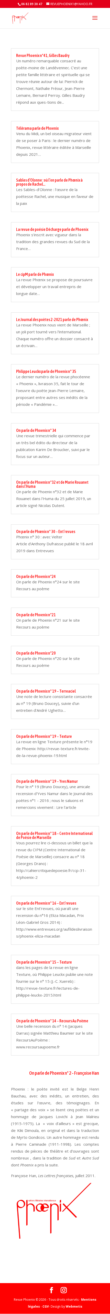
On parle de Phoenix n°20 (36, 653)
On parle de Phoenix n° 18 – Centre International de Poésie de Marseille (54, 835)
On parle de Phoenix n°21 (36, 614)
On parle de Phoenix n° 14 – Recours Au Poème (52, 1021)
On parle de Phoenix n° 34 (36, 430)
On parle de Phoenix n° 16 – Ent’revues (46, 903)
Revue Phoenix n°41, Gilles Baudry (43, 55)
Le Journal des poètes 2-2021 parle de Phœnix (52, 319)
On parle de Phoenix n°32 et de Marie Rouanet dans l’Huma (52, 484)
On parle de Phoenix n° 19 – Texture (44, 736)
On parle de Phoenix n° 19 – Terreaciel (46, 691)
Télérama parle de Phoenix (37, 128)
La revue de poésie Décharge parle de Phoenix (52, 229)
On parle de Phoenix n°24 (36, 576)
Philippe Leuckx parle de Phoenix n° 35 (46, 371)
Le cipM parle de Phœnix (35, 274)
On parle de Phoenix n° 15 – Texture (44, 962)
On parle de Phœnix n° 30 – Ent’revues (45, 531)
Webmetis (74, 1306)
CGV (45, 1306)
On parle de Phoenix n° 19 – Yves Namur (47, 781)
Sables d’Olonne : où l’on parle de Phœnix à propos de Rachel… (49, 182)
